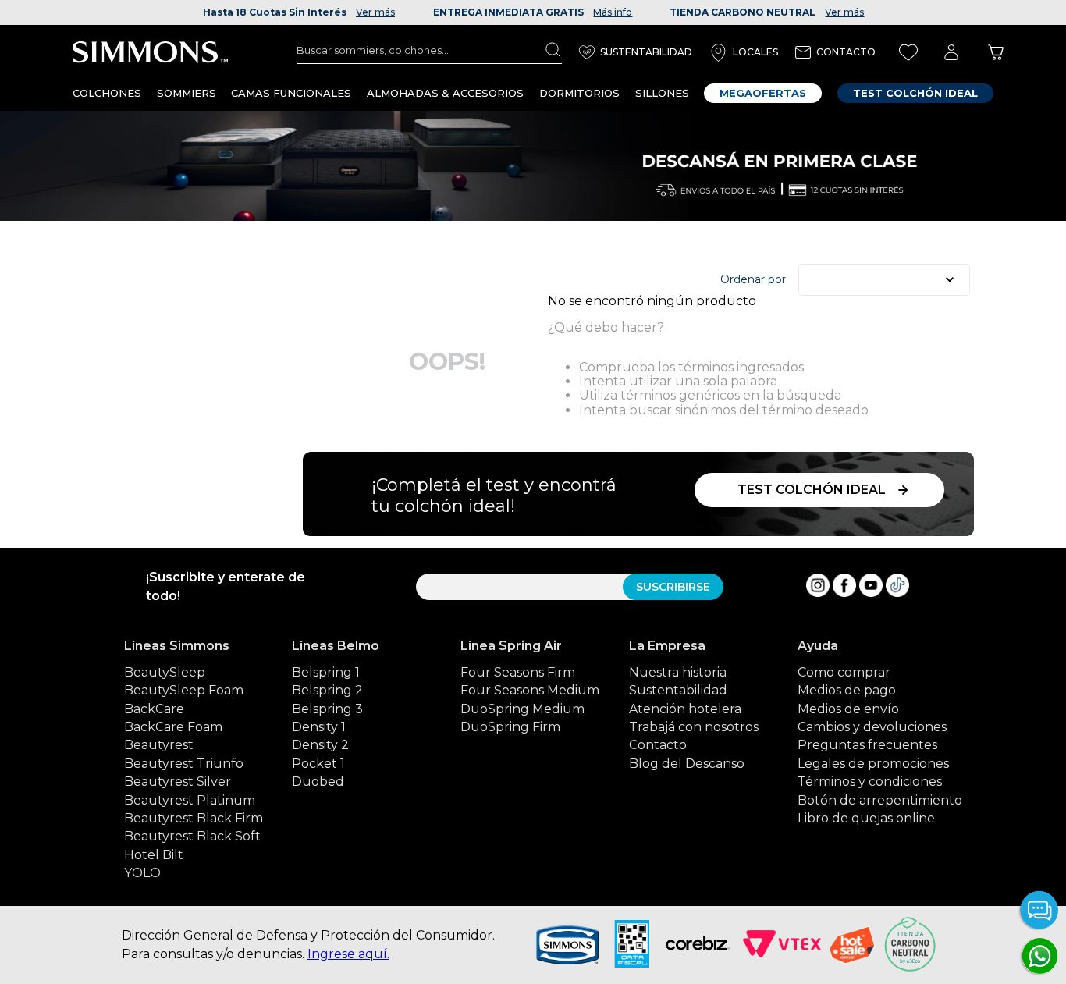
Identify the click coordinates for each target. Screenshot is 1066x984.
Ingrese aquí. (348, 954)
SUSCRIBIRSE (673, 587)
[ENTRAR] (951, 52)
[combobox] (429, 50)
